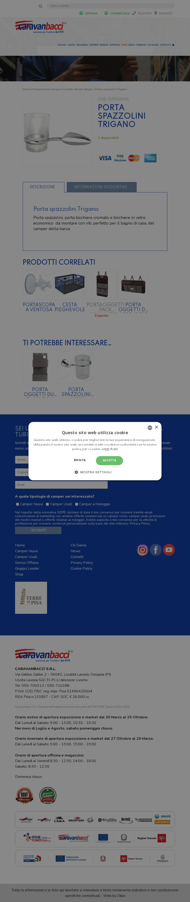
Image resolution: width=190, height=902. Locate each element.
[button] (95, 472)
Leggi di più (110, 449)
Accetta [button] (109, 461)
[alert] (95, 451)
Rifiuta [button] (80, 460)
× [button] (156, 427)
